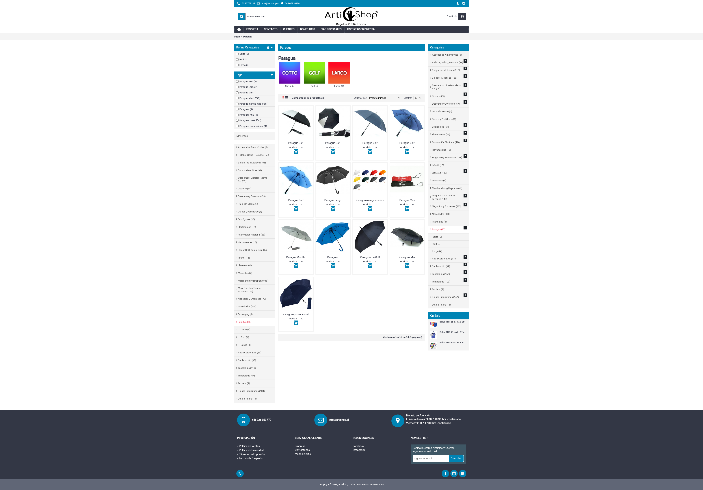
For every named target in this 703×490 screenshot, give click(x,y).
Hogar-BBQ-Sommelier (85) (252, 250)
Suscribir (456, 458)
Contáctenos (302, 449)
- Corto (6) (244, 329)
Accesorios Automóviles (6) (253, 147)
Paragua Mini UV (295, 257)
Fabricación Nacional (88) (251, 234)
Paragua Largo (332, 200)
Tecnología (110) (247, 368)
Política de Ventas (249, 446)
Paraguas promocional (296, 314)
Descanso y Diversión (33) (252, 196)
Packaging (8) (245, 314)
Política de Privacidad (251, 450)
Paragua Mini (407, 200)
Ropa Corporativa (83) (249, 352)
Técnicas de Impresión (252, 454)
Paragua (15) (244, 322)
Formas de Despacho (251, 458)
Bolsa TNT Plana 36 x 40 (452, 343)
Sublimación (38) (247, 360)
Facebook (358, 446)
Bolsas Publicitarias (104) (251, 391)
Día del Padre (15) (247, 398)
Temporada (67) (246, 375)
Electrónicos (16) (247, 227)
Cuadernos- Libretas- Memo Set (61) (252, 179)
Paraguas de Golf (370, 257)
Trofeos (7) (244, 383)
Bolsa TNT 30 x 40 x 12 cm (453, 332)
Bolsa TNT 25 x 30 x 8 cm (452, 322)
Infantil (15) (244, 257)
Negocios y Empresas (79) (252, 298)
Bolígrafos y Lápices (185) (252, 162)
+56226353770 (261, 419)
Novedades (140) (247, 306)
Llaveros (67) (245, 265)
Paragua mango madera (370, 200)
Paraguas (333, 257)
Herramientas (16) (247, 242)
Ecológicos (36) (246, 219)
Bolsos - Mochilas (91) (250, 170)
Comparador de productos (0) (308, 98)
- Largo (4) (244, 345)
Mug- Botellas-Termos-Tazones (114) (250, 290)
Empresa (300, 446)
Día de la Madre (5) (248, 204)
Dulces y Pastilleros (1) (250, 211)
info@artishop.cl (339, 419)
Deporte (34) (244, 188)
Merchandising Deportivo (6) (253, 280)
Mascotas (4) (245, 273)
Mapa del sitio (303, 454)
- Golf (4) (243, 337)
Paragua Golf (296, 143)
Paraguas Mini (407, 257)
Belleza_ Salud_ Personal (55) (253, 155)
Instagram (359, 449)
